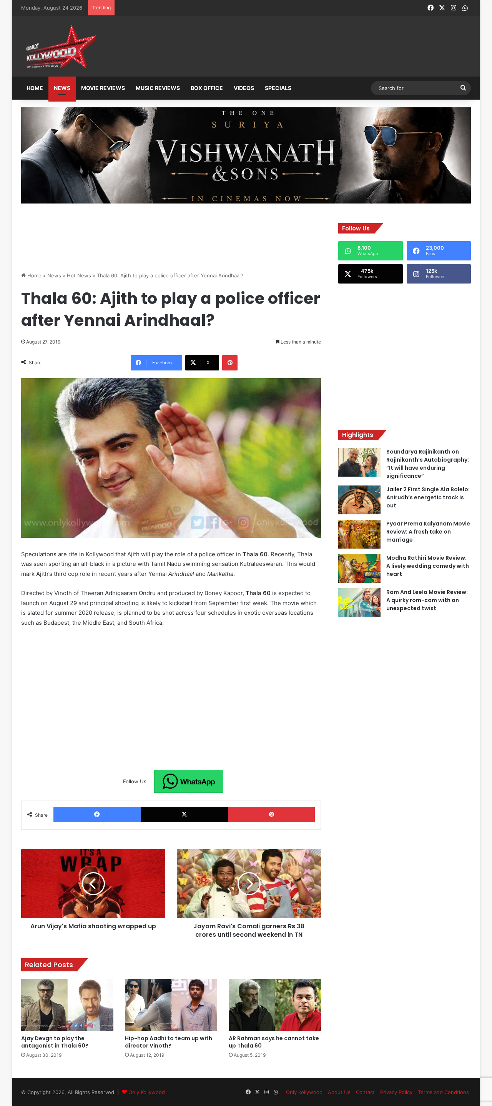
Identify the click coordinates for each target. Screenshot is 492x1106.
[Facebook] (97, 814)
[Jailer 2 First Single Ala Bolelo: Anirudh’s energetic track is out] (359, 499)
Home (35, 88)
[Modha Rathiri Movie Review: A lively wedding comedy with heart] (359, 568)
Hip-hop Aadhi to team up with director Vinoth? (168, 1041)
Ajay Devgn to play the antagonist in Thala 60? (54, 1041)
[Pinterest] (230, 362)
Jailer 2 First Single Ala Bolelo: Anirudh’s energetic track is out (428, 497)
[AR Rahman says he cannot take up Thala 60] (275, 1005)
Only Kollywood (146, 1092)
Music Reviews (158, 88)
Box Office (207, 88)
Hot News (79, 275)
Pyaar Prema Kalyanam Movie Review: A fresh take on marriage (428, 532)
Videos (244, 88)
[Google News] (188, 781)
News (62, 88)
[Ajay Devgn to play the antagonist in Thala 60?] (67, 1005)
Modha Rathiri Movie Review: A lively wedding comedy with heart (427, 566)
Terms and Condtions (443, 1092)
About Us (339, 1092)
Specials (278, 88)
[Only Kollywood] (59, 46)
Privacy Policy (396, 1092)
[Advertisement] (284, 47)
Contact (365, 1092)
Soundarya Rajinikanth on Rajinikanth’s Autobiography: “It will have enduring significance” (427, 464)
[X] (184, 814)
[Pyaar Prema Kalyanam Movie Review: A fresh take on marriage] (359, 534)
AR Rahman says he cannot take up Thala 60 (274, 1041)
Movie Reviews (103, 88)
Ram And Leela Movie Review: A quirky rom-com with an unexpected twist (427, 600)
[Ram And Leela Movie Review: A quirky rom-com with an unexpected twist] (359, 602)
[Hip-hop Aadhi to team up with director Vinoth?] (171, 1005)
